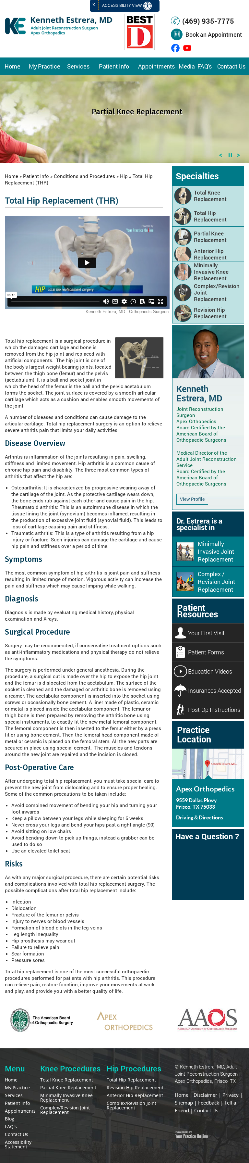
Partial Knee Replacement (210, 237)
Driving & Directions (199, 817)
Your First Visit (206, 633)
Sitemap (184, 1102)
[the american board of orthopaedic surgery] (41, 1030)
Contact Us (231, 66)
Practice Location (194, 734)
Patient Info (114, 66)
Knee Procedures (70, 1068)
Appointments (156, 66)
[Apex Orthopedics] (124, 1031)
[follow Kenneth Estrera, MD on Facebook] (175, 48)
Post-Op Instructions (214, 710)
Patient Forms (206, 652)
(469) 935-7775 (208, 21)
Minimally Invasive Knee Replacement (211, 271)
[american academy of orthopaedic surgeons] (207, 1030)
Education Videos (210, 671)
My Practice (44, 66)
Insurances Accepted (214, 690)
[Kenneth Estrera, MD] (59, 34)
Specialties (197, 176)
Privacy (230, 1095)
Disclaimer (205, 1095)
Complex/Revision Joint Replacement (217, 292)
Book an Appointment (213, 34)
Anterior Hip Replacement (210, 254)
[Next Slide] (238, 156)
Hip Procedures (134, 1068)
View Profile (192, 499)
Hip (124, 176)
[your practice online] (191, 1136)
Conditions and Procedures (84, 176)
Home (12, 66)
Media (187, 66)
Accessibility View (122, 5)
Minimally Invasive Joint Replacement (216, 551)
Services (78, 66)
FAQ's (204, 66)
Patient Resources (197, 611)
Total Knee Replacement (210, 196)
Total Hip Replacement (210, 216)
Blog (9, 1119)
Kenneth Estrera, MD (199, 393)
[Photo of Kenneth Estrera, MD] (207, 376)
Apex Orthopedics (205, 788)
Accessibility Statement (18, 1144)
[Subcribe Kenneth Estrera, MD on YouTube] (187, 48)
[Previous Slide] (220, 156)
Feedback (208, 1102)
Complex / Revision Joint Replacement (216, 581)
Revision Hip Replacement (210, 313)
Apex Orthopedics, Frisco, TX (205, 1081)
